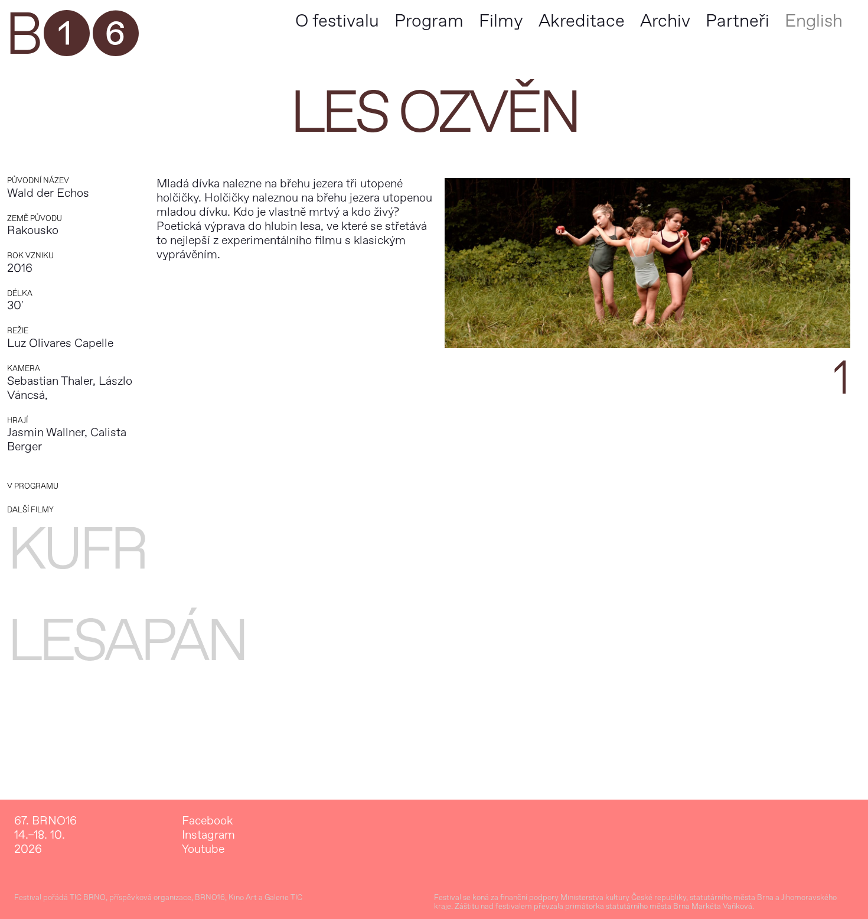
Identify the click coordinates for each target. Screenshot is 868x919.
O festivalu (337, 21)
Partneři (737, 21)
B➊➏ (72, 35)
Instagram (208, 835)
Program (429, 21)
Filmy (501, 21)
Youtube (203, 849)
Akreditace (582, 21)
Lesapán (126, 641)
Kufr (76, 550)
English (814, 21)
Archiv (665, 21)
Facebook (207, 821)
